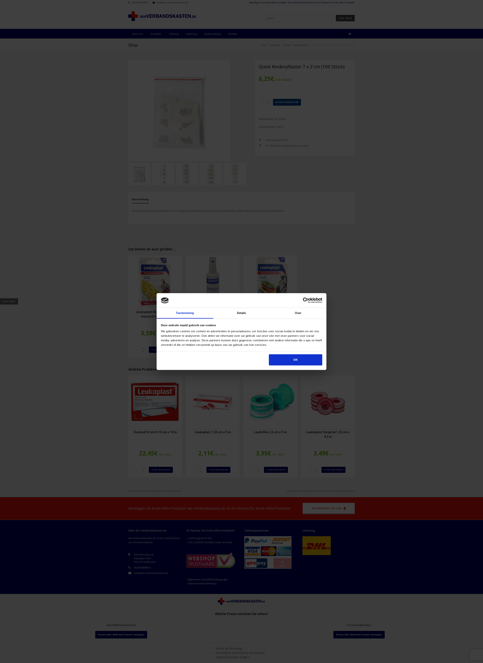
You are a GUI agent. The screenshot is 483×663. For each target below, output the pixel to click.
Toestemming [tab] (185, 313)
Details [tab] (241, 313)
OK (295, 359)
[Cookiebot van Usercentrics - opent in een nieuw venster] (305, 300)
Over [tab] (298, 313)
